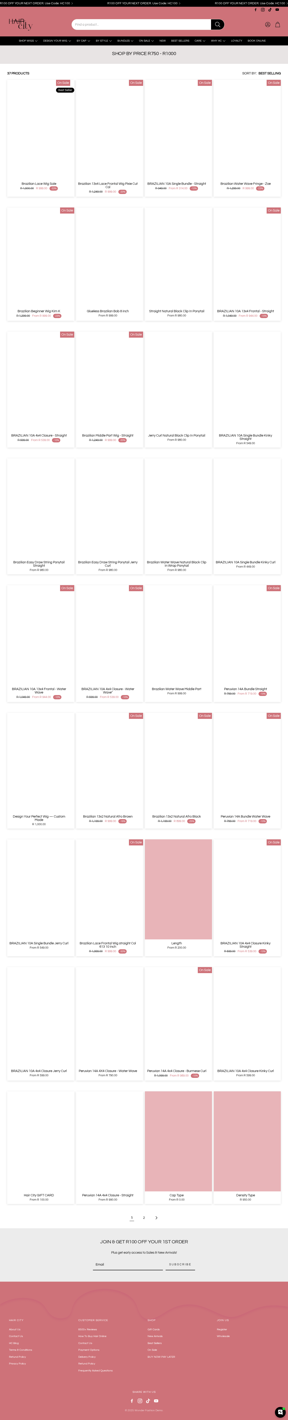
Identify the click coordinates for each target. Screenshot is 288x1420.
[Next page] (156, 1218)
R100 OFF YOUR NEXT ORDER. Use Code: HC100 (142, 3)
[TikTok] (270, 9)
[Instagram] (263, 9)
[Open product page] (109, 257)
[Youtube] (277, 9)
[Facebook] (255, 9)
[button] (148, 24)
